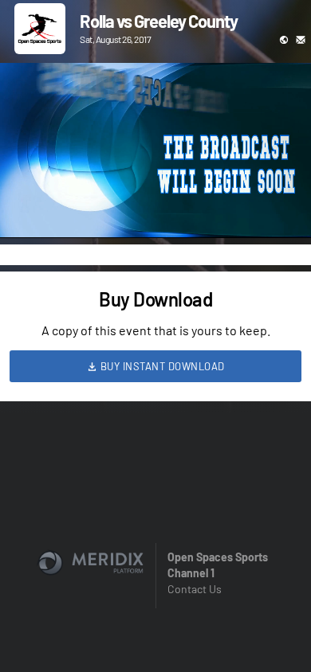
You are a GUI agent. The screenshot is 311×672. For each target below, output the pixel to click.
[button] (28, 209)
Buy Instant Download (161, 366)
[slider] (155, 181)
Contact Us (194, 589)
